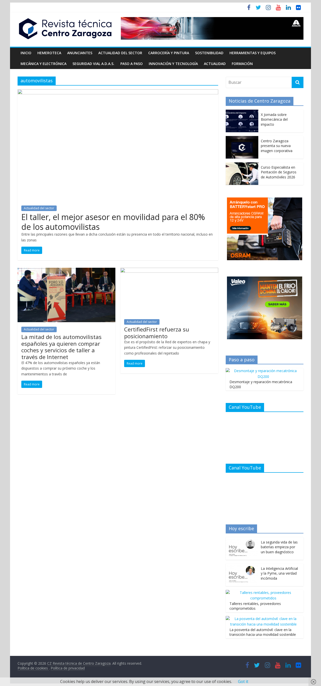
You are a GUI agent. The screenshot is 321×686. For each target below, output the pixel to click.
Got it (243, 681)
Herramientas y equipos (252, 52)
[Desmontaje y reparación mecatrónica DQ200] (263, 370)
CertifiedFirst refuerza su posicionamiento (156, 332)
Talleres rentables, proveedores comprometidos (255, 606)
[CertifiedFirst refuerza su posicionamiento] (169, 270)
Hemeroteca (49, 52)
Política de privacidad (68, 668)
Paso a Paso (131, 63)
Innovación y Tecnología (173, 63)
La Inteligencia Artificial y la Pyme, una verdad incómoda (279, 573)
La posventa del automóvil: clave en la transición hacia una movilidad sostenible (262, 632)
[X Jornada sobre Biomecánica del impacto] (242, 112)
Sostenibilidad (209, 52)
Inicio (26, 52)
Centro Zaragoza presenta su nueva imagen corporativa (276, 146)
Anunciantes (79, 52)
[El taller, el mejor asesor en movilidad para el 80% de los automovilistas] (118, 92)
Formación (242, 63)
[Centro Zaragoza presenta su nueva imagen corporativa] (242, 138)
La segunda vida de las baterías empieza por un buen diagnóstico (279, 547)
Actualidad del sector (120, 52)
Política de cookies (33, 668)
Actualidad (215, 63)
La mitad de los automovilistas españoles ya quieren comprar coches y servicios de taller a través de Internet (61, 346)
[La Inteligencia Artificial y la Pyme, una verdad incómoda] (242, 566)
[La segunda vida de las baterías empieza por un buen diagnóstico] (242, 539)
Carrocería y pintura (168, 52)
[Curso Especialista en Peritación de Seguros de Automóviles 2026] (242, 165)
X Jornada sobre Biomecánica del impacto (274, 119)
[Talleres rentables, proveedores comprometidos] (263, 592)
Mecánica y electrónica (43, 63)
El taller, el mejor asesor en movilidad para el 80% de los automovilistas (113, 222)
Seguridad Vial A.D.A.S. (93, 63)
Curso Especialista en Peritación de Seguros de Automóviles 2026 (278, 172)
